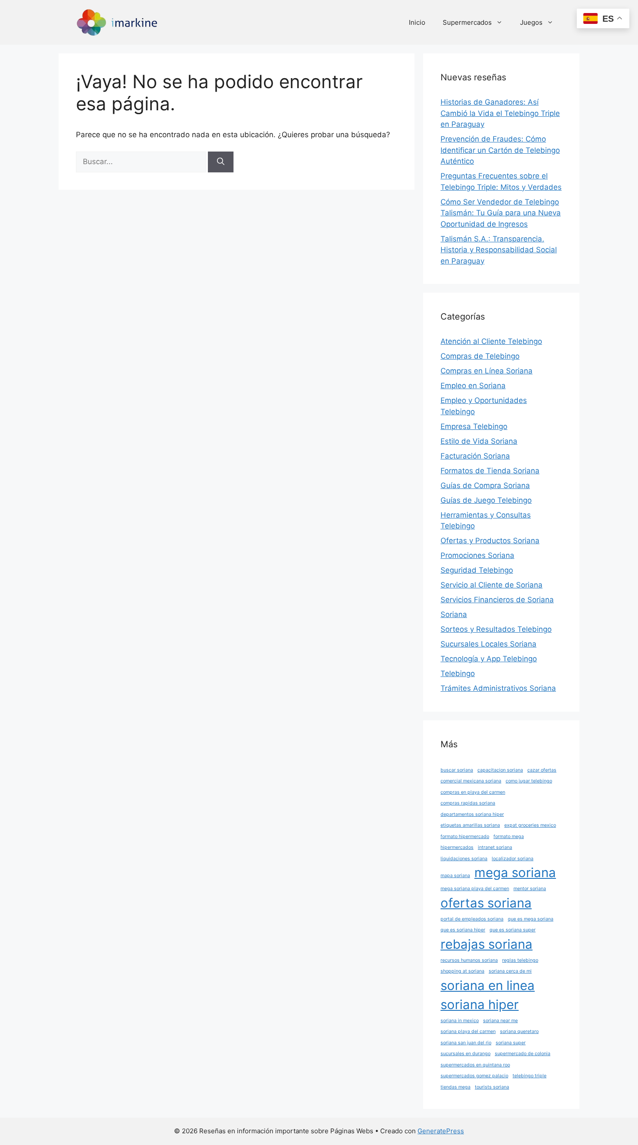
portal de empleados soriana (472, 919)
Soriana (454, 614)
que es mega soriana (530, 919)
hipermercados (457, 847)
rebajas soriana (487, 944)
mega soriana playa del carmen (475, 888)
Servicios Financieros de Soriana (497, 599)
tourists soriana (492, 1087)
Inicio (417, 22)
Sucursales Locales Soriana (488, 644)
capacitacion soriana (500, 770)
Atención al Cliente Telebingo (491, 341)
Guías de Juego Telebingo (486, 500)
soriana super (511, 1043)
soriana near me (500, 1020)
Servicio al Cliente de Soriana (492, 585)
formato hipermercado (465, 836)
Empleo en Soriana (473, 385)
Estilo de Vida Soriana (479, 441)
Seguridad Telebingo (477, 570)
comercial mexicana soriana (471, 781)
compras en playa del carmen (473, 792)
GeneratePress (441, 1131)
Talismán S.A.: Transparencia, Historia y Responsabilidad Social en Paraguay (499, 249)
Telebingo (458, 673)
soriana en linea (488, 985)
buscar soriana (457, 770)
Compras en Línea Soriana (487, 370)
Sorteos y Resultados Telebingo (496, 629)
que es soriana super (513, 930)
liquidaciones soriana (464, 858)
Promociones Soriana (477, 555)
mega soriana (515, 872)
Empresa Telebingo (474, 426)
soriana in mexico (460, 1020)
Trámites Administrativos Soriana (498, 688)
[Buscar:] (142, 161)
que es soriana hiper (463, 930)
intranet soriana (495, 847)
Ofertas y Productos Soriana (490, 540)
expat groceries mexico (530, 825)
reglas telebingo (520, 960)
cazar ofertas (541, 770)
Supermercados (467, 22)
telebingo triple (529, 1076)
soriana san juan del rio (466, 1043)
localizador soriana (512, 858)
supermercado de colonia (522, 1053)
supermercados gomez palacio (474, 1076)
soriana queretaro (519, 1031)
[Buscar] (220, 162)
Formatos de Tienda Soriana (490, 470)
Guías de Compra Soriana (485, 485)
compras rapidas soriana (468, 803)
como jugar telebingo (529, 781)
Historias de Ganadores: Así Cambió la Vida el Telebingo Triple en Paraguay (500, 113)
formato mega (508, 836)
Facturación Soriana (475, 456)
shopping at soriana (462, 971)
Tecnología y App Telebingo (489, 658)
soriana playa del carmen (468, 1031)
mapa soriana (455, 875)
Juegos (531, 22)
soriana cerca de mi (510, 971)
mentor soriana (529, 888)
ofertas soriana (486, 903)
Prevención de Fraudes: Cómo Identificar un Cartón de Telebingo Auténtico (500, 150)
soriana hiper (480, 1004)
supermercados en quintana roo (475, 1065)
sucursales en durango (465, 1053)
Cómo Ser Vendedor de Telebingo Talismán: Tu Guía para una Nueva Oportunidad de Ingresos (501, 213)
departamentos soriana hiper (472, 814)
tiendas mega (455, 1087)
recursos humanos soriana (469, 960)
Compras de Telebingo (480, 356)
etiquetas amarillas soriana (470, 825)
